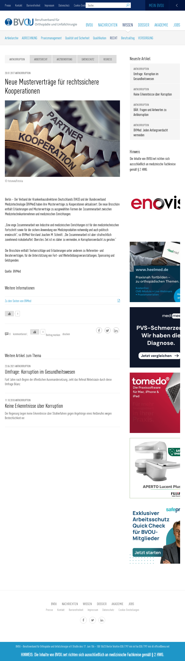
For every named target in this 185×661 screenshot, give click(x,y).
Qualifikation (99, 37)
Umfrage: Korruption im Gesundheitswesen (40, 371)
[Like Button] (9, 313)
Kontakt (18, 5)
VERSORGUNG (145, 37)
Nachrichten (107, 25)
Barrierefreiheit (33, 5)
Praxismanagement (51, 37)
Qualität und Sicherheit (77, 37)
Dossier (143, 25)
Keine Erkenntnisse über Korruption (34, 405)
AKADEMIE (161, 25)
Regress (108, 59)
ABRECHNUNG (29, 37)
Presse (8, 5)
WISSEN (127, 25)
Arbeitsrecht (40, 59)
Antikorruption (17, 59)
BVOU (89, 25)
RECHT (113, 37)
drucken (66, 334)
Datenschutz (64, 5)
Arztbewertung (64, 59)
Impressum (49, 5)
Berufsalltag (128, 37)
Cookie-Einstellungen (83, 5)
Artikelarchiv (11, 37)
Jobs (176, 25)
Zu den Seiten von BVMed (18, 301)
